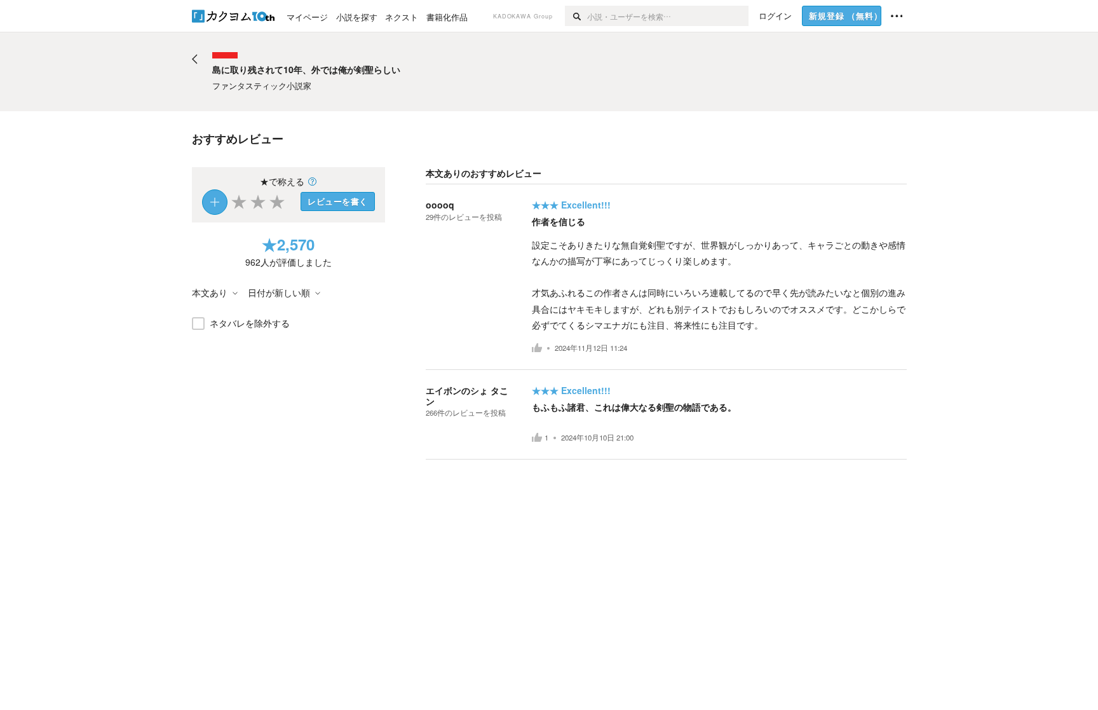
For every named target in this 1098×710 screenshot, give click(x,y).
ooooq (440, 204)
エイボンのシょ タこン (467, 395)
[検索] (576, 16)
